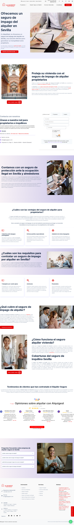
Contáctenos (51, 352)
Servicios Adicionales (49, 4)
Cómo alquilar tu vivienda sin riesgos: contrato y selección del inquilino (64, 503)
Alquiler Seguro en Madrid (35, 4)
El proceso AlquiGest (26, 489)
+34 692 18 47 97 (7, 491)
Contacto (68, 4)
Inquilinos (23, 487)
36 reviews (42, 408)
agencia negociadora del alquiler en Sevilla (48, 86)
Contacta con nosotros (7, 327)
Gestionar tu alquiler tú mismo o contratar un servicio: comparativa (65, 498)
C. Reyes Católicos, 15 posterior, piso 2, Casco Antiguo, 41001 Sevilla (11, 511)
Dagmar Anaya (29, 410)
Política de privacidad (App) (53, 521)
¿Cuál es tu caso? (55, 114)
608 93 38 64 (5, 137)
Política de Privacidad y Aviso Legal (55, 142)
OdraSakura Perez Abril (10, 410)
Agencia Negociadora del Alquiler (28, 497)
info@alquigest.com (7, 140)
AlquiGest (28, 314)
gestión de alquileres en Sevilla (44, 84)
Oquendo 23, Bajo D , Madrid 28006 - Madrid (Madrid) (31, 1)
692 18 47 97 (53, 1)
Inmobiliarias (59, 4)
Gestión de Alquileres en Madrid (28, 499)
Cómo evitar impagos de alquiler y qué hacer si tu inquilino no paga (64, 507)
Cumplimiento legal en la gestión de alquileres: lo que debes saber (64, 489)
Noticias (41, 493)
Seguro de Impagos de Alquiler (28, 495)
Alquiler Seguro (25, 493)
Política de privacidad (62, 521)
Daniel (67, 410)
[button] (70, 521)
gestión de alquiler (17, 45)
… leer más (14, 420)
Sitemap (41, 495)
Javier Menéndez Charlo (48, 410)
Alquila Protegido (25, 491)
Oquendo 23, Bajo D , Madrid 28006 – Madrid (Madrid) (17, 142)
